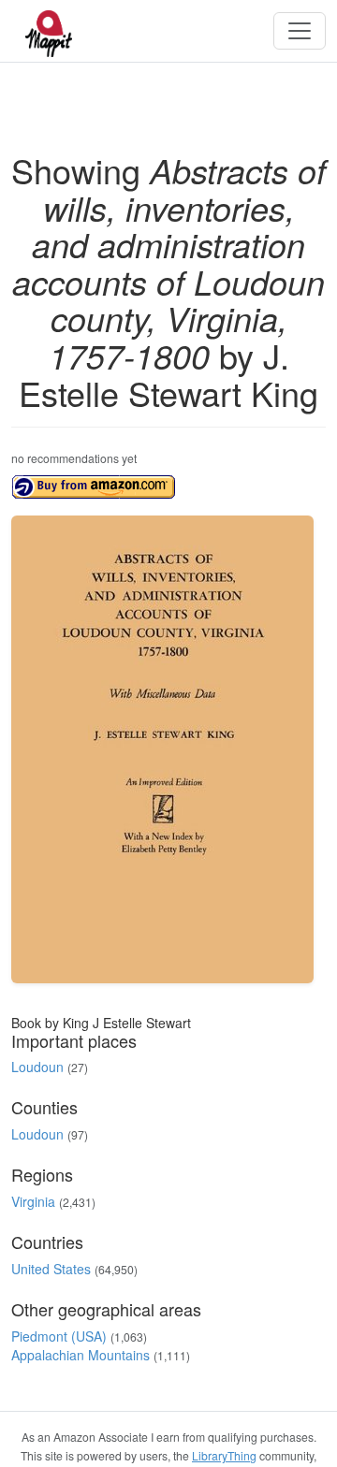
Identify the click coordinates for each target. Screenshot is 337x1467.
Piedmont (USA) (59, 1336)
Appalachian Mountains (80, 1354)
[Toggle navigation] (299, 31)
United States (51, 1268)
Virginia (33, 1201)
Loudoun (37, 1066)
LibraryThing (224, 1455)
